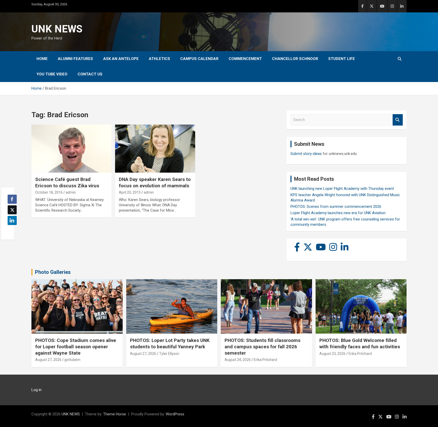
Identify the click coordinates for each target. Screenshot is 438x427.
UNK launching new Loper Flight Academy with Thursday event (342, 188)
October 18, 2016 (49, 192)
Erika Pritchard (265, 360)
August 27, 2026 (48, 360)
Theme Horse (114, 414)
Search (398, 120)
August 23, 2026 (332, 354)
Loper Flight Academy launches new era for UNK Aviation (338, 213)
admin (71, 192)
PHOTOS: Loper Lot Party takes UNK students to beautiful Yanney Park (170, 343)
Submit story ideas (306, 153)
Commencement (245, 58)
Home (42, 58)
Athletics (159, 58)
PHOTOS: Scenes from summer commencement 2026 (335, 206)
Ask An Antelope (121, 58)
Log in (36, 390)
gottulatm (72, 360)
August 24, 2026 (238, 360)
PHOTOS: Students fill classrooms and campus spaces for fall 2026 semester (262, 346)
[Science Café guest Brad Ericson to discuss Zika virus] (71, 149)
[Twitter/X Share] (12, 209)
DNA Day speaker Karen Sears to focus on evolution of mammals (155, 182)
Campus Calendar (199, 58)
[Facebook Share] (12, 199)
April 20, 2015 (130, 192)
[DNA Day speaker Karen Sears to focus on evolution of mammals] (155, 149)
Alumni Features (75, 58)
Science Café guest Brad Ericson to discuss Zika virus (67, 182)
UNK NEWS (56, 29)
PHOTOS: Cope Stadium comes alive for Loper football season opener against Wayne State (75, 346)
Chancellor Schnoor (295, 58)
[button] (11, 230)
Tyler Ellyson (169, 354)
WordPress (175, 414)
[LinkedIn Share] (12, 220)
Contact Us (90, 74)
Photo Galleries (53, 272)
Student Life (341, 58)
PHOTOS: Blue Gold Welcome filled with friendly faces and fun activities (359, 343)
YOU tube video (51, 74)
